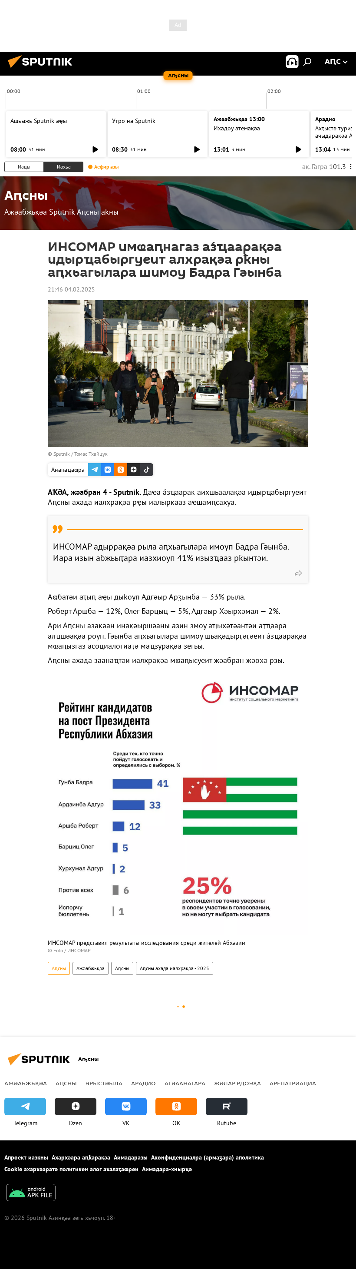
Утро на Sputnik (133, 121)
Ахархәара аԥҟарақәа (81, 1157)
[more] (298, 573)
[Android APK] (30, 1193)
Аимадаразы (131, 1157)
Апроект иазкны (26, 1157)
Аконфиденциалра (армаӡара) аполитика (207, 1157)
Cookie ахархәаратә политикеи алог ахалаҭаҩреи (71, 1169)
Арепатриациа (293, 1083)
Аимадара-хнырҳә (167, 1169)
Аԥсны (59, 968)
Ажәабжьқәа (90, 968)
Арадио (325, 119)
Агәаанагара (185, 1083)
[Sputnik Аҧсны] (42, 69)
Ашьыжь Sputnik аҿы (38, 121)
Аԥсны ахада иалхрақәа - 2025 (174, 968)
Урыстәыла (104, 1083)
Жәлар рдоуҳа (237, 1083)
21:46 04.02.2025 (71, 289)
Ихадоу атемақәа (237, 128)
